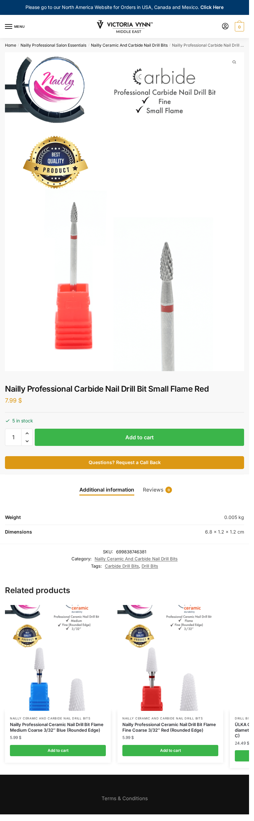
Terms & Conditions (125, 798)
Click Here (212, 7)
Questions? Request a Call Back (125, 462)
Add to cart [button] (58, 750)
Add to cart (139, 437)
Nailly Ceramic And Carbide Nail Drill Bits (129, 45)
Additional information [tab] (106, 490)
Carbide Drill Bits (122, 566)
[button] (26, 433)
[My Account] (225, 26)
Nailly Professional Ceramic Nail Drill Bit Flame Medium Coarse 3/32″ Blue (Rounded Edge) (57, 727)
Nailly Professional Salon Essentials (53, 45)
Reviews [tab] (156, 490)
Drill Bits (150, 566)
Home (10, 45)
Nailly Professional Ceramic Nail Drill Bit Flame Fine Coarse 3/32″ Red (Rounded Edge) (169, 727)
